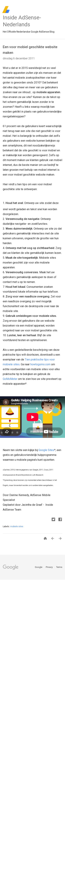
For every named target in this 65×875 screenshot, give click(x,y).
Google (39, 567)
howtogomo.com (40, 364)
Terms (59, 567)
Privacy (49, 567)
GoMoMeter (10, 379)
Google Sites (46, 450)
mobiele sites (16, 526)
